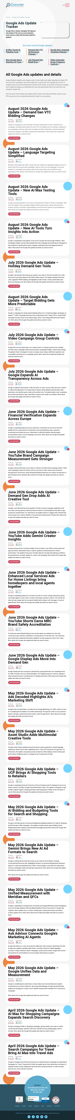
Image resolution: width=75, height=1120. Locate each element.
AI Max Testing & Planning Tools (13, 51)
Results (24, 1106)
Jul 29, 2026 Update (14, 286)
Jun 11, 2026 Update (14, 606)
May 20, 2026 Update (14, 758)
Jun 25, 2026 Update (14, 521)
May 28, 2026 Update (14, 720)
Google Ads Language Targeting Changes (59, 51)
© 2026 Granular (20, 1113)
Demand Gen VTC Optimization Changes (35, 52)
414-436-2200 (37, 1092)
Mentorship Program (54, 1113)
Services (17, 1106)
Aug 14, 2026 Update (14, 138)
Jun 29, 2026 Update (14, 481)
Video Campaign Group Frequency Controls (57, 62)
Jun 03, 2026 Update (14, 644)
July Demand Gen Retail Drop (35, 61)
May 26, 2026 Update (14, 682)
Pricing (30, 1106)
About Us (37, 1106)
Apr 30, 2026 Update (14, 1035)
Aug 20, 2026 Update (14, 213)
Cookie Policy (36, 1113)
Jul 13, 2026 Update (14, 360)
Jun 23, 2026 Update (14, 441)
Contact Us (49, 1106)
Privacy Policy (28, 1113)
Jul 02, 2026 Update (14, 324)
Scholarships (44, 1113)
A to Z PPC (57, 1106)
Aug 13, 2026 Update (14, 176)
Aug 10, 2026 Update (14, 251)
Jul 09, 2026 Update (14, 401)
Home (8, 17)
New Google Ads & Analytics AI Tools (14, 61)
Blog (43, 1106)
